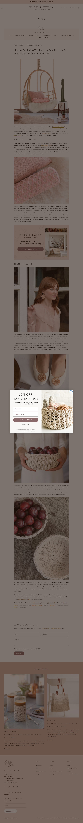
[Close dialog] (71, 391)
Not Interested (25, 424)
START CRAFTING (26, 420)
